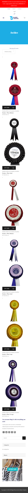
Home (9, 8)
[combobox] (8, 51)
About (14, 8)
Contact (19, 8)
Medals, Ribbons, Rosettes (8, 111)
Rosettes (17, 111)
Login (14, 11)
